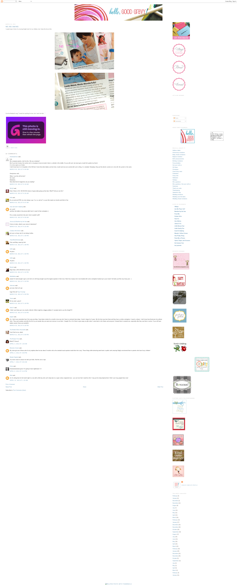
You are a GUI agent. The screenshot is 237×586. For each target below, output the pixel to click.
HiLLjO (11, 188)
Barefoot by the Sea (180, 211)
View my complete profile (189, 485)
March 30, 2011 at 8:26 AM (19, 193)
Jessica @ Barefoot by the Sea (18, 221)
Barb (11, 375)
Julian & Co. (178, 223)
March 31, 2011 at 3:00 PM (19, 334)
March (174, 517)
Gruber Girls (178, 216)
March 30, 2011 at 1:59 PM (19, 254)
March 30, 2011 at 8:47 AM (19, 202)
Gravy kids (14, 147)
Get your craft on (177, 165)
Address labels (177, 150)
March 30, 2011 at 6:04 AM (19, 169)
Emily (11, 366)
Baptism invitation (177, 156)
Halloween (175, 177)
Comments (178, 121)
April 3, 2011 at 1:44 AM (18, 344)
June (174, 510)
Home (84, 387)
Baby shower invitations (179, 154)
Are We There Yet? (180, 209)
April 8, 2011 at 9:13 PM (18, 371)
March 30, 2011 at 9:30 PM (19, 325)
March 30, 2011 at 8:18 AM (19, 184)
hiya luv (177, 218)
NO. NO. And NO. (12, 27)
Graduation (175, 173)
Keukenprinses (14, 156)
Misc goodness (177, 182)
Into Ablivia (178, 221)
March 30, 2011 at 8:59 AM (19, 217)
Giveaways (175, 169)
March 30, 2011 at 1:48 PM (19, 244)
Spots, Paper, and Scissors (182, 240)
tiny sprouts (178, 245)
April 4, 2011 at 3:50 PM (18, 353)
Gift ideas (175, 167)
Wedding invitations (178, 194)
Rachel (12, 267)
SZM (11, 249)
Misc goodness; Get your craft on (182, 184)
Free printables (177, 163)
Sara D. (12, 307)
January (175, 498)
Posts (176, 118)
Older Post (160, 387)
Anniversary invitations (179, 152)
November (175, 503)
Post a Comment (10, 384)
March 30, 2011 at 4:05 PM (19, 294)
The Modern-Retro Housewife (17, 329)
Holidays (175, 180)
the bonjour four (179, 243)
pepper (11, 316)
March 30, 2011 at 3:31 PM (19, 272)
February (175, 496)
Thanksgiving (176, 190)
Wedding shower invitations (180, 198)
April (174, 515)
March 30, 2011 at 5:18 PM (19, 303)
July (174, 508)
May (174, 512)
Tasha (11, 298)
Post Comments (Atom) (19, 390)
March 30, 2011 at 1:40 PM (19, 235)
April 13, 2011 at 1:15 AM (19, 380)
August (174, 505)
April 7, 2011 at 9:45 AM (18, 362)
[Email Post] (7, 146)
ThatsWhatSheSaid (15, 240)
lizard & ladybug (179, 230)
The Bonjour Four (14, 339)
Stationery (175, 186)
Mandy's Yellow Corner (181, 233)
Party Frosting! (21, 292)
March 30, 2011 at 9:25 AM (19, 226)
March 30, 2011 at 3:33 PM (19, 281)
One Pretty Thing (179, 235)
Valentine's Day (177, 192)
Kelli (11, 197)
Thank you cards (177, 188)
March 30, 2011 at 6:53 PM (19, 312)
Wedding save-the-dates (179, 196)
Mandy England (14, 357)
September (175, 532)
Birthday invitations (178, 161)
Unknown (12, 285)
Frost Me (177, 214)
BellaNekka (13, 276)
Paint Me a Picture (180, 238)
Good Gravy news (177, 171)
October (175, 529)
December (175, 500)
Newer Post (9, 387)
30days (176, 206)
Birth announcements (178, 159)
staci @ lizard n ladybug (16, 206)
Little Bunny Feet (179, 226)
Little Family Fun (179, 228)
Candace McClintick (15, 230)
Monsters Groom (14, 348)
